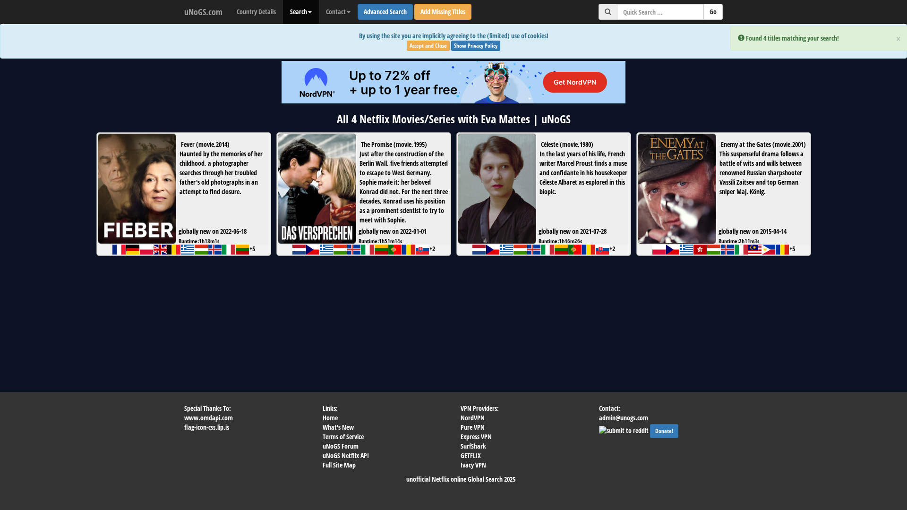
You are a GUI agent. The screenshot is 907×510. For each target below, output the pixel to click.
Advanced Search (385, 11)
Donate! (664, 431)
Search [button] (298, 11)
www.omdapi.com (208, 417)
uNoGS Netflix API (346, 455)
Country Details (256, 11)
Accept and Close (428, 46)
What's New (338, 427)
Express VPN (476, 436)
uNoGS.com (203, 11)
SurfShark (473, 446)
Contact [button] (336, 11)
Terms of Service (343, 436)
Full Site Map (339, 464)
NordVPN (473, 417)
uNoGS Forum (341, 446)
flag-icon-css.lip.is (206, 427)
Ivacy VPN (473, 464)
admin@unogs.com (623, 417)
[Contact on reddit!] (624, 429)
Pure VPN (473, 427)
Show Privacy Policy (475, 46)
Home (330, 417)
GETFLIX (471, 455)
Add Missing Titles (442, 11)
